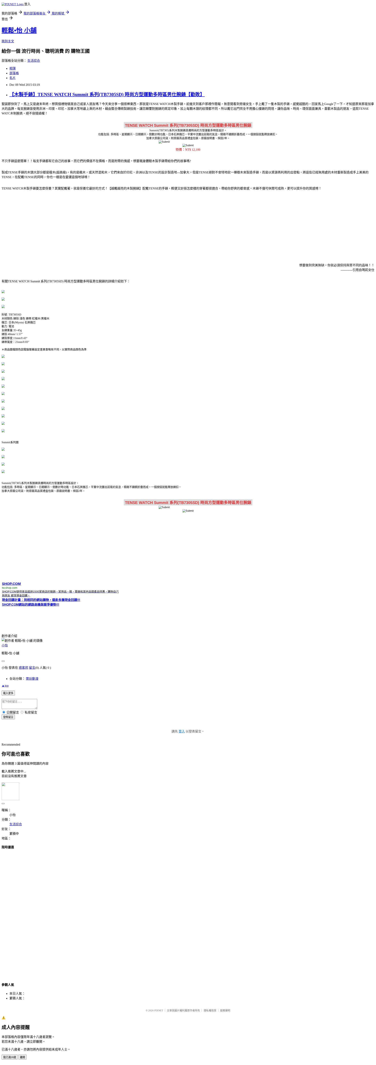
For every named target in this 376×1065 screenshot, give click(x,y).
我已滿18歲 (9, 1057)
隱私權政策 (210, 1010)
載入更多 (8, 693)
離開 (22, 1057)
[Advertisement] (188, 224)
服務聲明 (225, 1010)
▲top (5, 685)
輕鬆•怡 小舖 (19, 30)
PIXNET (158, 1010)
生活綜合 (33, 60)
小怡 (5, 645)
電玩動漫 (32, 678)
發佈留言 (8, 717)
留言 (32, 667)
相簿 (12, 68)
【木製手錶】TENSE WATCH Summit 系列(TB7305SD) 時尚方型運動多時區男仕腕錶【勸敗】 (107, 94)
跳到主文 (8, 41)
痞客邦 (23, 667)
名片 (12, 78)
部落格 (14, 73)
